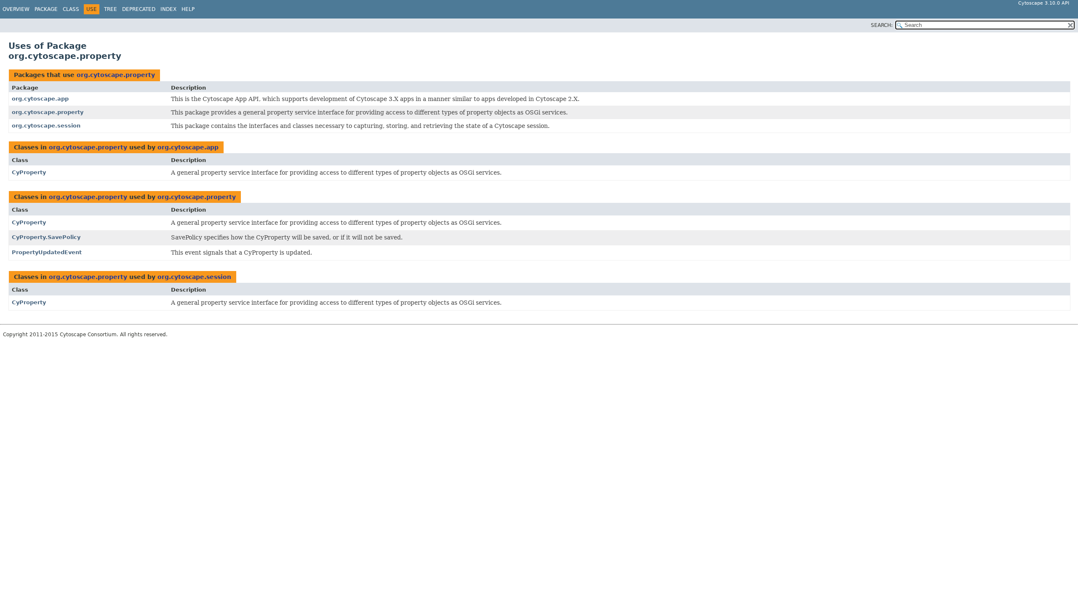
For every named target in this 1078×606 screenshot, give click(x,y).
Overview (16, 9)
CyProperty (29, 172)
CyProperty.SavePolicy (46, 237)
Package (46, 9)
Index (168, 9)
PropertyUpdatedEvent (47, 252)
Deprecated (138, 9)
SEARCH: (882, 25)
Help (188, 9)
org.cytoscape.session (46, 125)
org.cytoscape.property (116, 75)
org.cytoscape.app (40, 99)
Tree (110, 9)
